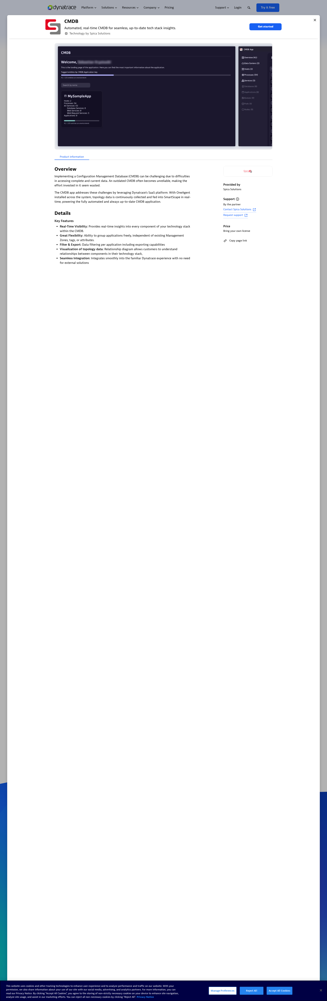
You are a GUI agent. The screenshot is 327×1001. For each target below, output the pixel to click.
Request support (233, 215)
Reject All (251, 990)
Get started (265, 26)
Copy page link (238, 240)
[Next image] (269, 96)
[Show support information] (237, 199)
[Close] (315, 20)
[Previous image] (58, 96)
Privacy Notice (145, 997)
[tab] (71, 157)
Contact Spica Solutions (237, 209)
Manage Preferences (222, 990)
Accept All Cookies (279, 990)
